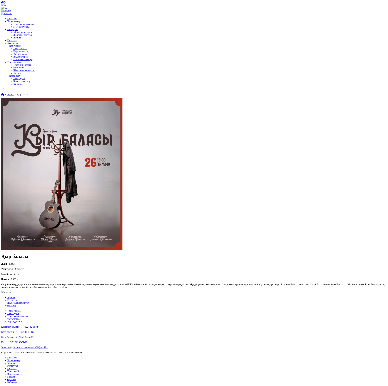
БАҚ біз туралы (21, 26)
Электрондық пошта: (24, 347)
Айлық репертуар (22, 32)
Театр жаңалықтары (23, 24)
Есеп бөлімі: (17, 332)
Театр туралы (14, 46)
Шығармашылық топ (24, 70)
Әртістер (11, 305)
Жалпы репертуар (22, 35)
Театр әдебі (19, 78)
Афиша (17, 37)
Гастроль (12, 40)
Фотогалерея (13, 319)
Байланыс (18, 84)
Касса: (14, 342)
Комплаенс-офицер (23, 59)
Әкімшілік (18, 67)
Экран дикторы (15, 321)
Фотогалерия (20, 54)
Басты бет (12, 18)
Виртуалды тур (21, 51)
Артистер (18, 73)
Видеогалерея (20, 56)
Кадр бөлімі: (17, 337)
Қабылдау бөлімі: (20, 326)
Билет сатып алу (21, 81)
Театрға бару (13, 75)
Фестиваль (12, 43)
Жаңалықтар (13, 21)
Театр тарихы (20, 48)
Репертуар (12, 29)
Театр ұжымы (14, 62)
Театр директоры (22, 65)
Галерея (11, 376)
